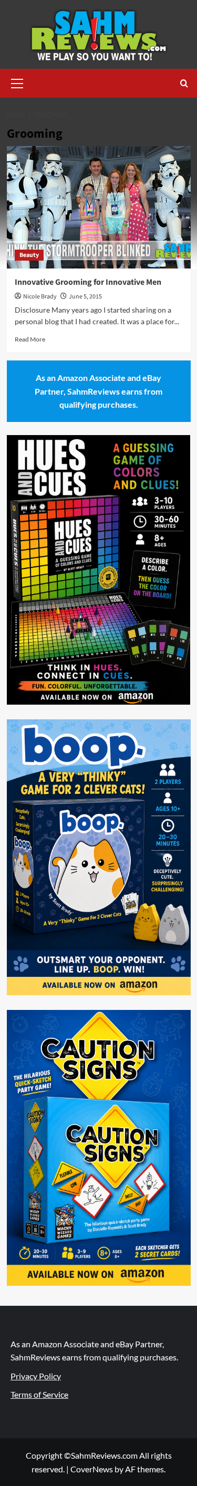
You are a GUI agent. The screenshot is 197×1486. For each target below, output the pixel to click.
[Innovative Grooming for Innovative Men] (99, 207)
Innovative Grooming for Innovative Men (88, 282)
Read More (30, 339)
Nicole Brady (40, 296)
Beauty (29, 255)
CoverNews (91, 1469)
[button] (17, 82)
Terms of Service (39, 1394)
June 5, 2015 (85, 296)
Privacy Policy (36, 1376)
